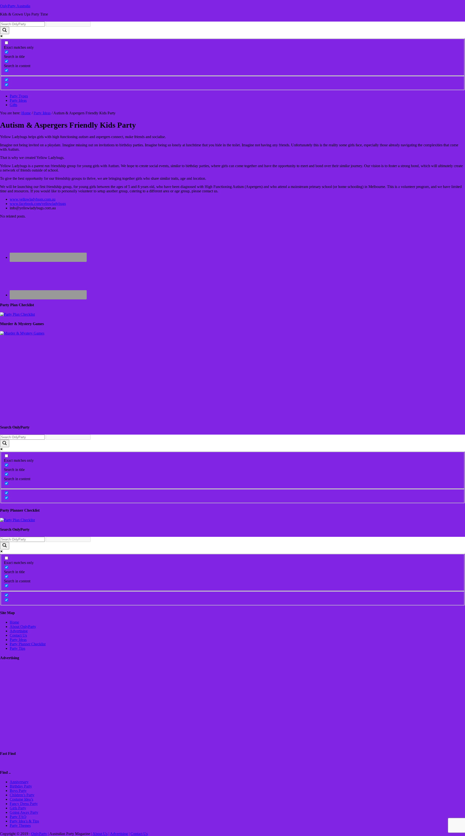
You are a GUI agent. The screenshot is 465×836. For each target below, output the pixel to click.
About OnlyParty (23, 627)
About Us (100, 834)
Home (14, 622)
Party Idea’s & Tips (24, 821)
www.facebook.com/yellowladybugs (38, 204)
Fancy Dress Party (24, 804)
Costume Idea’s (21, 799)
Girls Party (18, 808)
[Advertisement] (145, 369)
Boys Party (18, 791)
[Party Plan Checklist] (17, 314)
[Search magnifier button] (4, 30)
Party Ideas (18, 640)
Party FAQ (18, 817)
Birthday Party (21, 786)
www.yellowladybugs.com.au (32, 199)
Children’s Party (22, 795)
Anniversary (19, 782)
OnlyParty (39, 834)
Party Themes (20, 825)
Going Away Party (24, 812)
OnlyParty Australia (15, 6)
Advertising (19, 631)
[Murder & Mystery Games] (22, 333)
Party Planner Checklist (28, 644)
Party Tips (17, 648)
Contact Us (18, 635)
